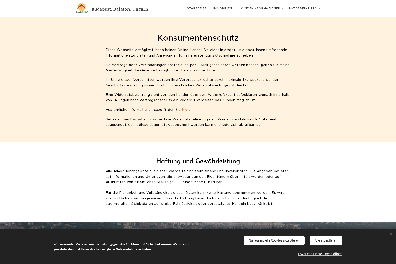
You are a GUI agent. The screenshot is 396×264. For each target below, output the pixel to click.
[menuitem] (198, 8)
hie (184, 109)
